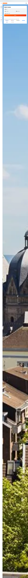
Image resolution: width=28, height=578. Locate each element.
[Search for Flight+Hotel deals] (1, 10)
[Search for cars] (1, 8)
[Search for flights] (1, 5)
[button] (1, 3)
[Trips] (1, 17)
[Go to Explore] (1, 12)
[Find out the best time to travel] (1, 15)
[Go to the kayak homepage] (5, 3)
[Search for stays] (1, 7)
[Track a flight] (1, 13)
